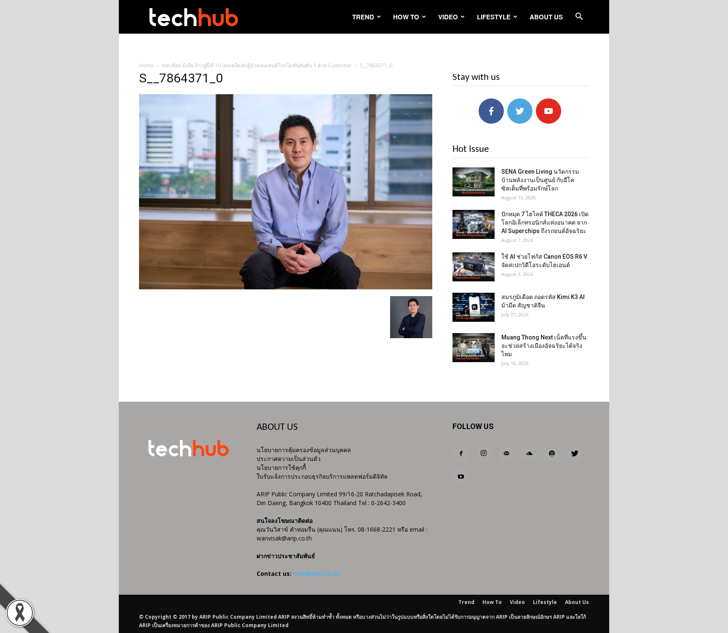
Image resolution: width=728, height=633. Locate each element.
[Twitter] (574, 453)
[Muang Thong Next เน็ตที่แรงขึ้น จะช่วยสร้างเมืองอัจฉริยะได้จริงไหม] (473, 347)
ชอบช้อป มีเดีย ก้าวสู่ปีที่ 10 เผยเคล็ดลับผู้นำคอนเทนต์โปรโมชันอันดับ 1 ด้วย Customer (257, 65)
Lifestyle (494, 16)
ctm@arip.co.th (316, 573)
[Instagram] (483, 453)
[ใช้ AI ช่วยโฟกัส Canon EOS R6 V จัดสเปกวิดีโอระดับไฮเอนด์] (473, 266)
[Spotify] (551, 453)
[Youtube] (460, 477)
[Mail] (506, 453)
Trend (363, 16)
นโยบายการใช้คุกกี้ (281, 467)
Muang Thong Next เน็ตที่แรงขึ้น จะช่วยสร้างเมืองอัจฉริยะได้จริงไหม (543, 346)
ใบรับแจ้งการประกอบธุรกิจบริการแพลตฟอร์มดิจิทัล (322, 476)
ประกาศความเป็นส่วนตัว (289, 459)
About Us (546, 16)
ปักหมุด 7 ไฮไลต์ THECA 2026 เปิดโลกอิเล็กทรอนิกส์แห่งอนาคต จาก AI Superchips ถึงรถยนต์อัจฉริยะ (545, 222)
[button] (579, 17)
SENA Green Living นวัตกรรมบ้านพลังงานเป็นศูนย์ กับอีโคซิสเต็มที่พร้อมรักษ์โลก (540, 180)
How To (406, 16)
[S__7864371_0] (285, 287)
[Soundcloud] (529, 453)
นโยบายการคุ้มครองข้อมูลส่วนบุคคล (304, 450)
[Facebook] (460, 453)
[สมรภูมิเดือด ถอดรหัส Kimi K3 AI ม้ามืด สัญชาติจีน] (473, 307)
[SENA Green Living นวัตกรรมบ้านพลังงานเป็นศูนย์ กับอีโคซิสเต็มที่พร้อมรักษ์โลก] (473, 181)
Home (146, 65)
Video (448, 16)
